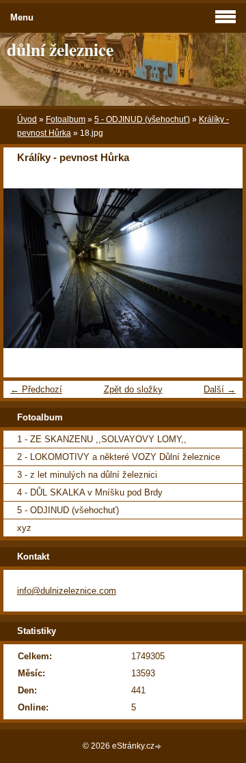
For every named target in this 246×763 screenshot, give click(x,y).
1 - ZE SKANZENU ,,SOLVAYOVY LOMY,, (102, 439)
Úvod (27, 119)
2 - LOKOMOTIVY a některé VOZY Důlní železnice (118, 457)
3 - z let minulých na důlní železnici (87, 475)
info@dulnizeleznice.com (66, 591)
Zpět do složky (133, 389)
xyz (24, 528)
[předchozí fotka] (25, 268)
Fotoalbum (65, 119)
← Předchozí (36, 389)
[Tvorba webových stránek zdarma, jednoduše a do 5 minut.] (159, 747)
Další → (220, 389)
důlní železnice (60, 49)
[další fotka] (220, 268)
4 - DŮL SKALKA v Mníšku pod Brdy (90, 492)
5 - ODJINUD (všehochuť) (142, 119)
